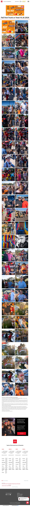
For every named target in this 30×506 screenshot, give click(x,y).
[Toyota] (1, 1)
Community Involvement (21, 433)
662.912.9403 (17, 1)
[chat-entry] (27, 502)
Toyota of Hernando (5, 480)
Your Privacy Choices (14, 505)
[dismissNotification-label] (28, 497)
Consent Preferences (6, 505)
